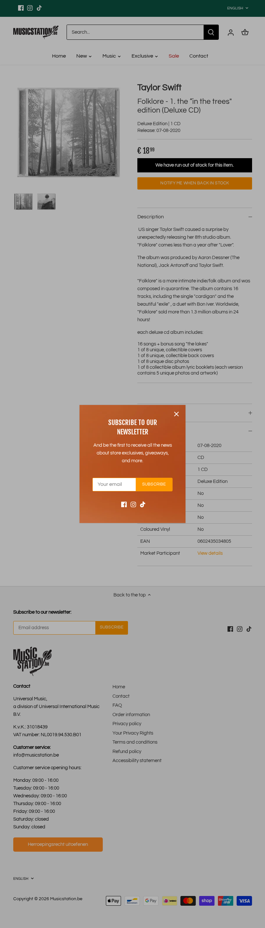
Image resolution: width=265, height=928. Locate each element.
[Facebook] (124, 504)
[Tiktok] (142, 504)
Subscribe (154, 484)
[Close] (176, 414)
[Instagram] (133, 504)
